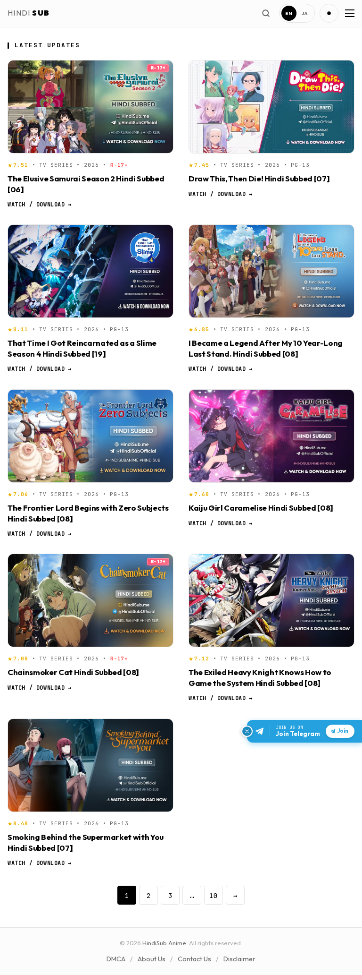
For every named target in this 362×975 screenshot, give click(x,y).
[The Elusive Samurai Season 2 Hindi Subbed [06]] (90, 106)
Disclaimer (239, 959)
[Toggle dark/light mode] (329, 13)
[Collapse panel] (247, 731)
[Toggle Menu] (348, 13)
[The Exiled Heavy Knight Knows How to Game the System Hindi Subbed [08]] (271, 600)
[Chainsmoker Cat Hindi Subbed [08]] (90, 600)
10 (213, 895)
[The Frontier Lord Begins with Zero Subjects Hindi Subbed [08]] (90, 436)
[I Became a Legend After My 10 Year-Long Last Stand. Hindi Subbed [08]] (271, 271)
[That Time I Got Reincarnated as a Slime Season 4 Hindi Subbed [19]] (90, 271)
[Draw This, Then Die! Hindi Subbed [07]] (271, 106)
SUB (28, 12)
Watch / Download (39, 204)
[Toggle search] (265, 13)
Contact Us (194, 959)
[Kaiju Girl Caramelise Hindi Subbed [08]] (271, 436)
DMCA (116, 959)
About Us (151, 959)
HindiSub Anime (164, 943)
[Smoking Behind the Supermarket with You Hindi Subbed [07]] (90, 765)
